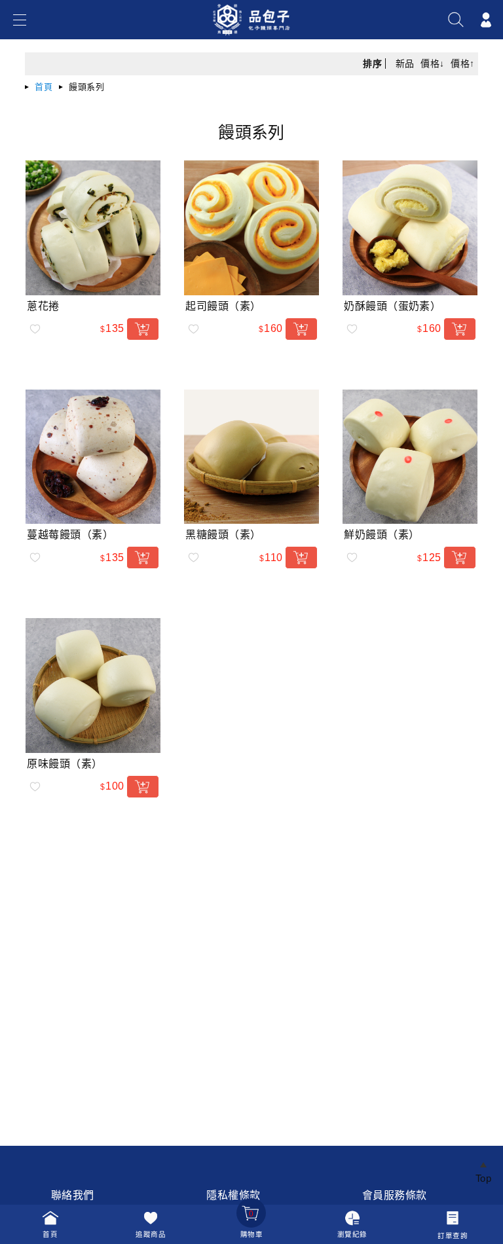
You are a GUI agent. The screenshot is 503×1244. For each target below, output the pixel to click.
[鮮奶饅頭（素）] (410, 457)
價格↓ (432, 63)
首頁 (43, 87)
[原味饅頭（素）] (93, 685)
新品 (405, 63)
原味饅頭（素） (64, 763)
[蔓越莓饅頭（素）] (93, 457)
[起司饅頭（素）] (251, 227)
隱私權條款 (233, 1195)
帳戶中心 (486, 19)
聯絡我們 (72, 1195)
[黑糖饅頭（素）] (251, 457)
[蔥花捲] (93, 227)
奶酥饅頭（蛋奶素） (392, 306)
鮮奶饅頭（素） (381, 534)
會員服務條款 (394, 1195)
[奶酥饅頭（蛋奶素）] (410, 227)
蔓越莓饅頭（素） (70, 534)
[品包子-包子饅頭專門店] (251, 37)
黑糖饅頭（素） (223, 534)
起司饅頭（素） (223, 306)
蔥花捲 (43, 306)
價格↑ (462, 63)
